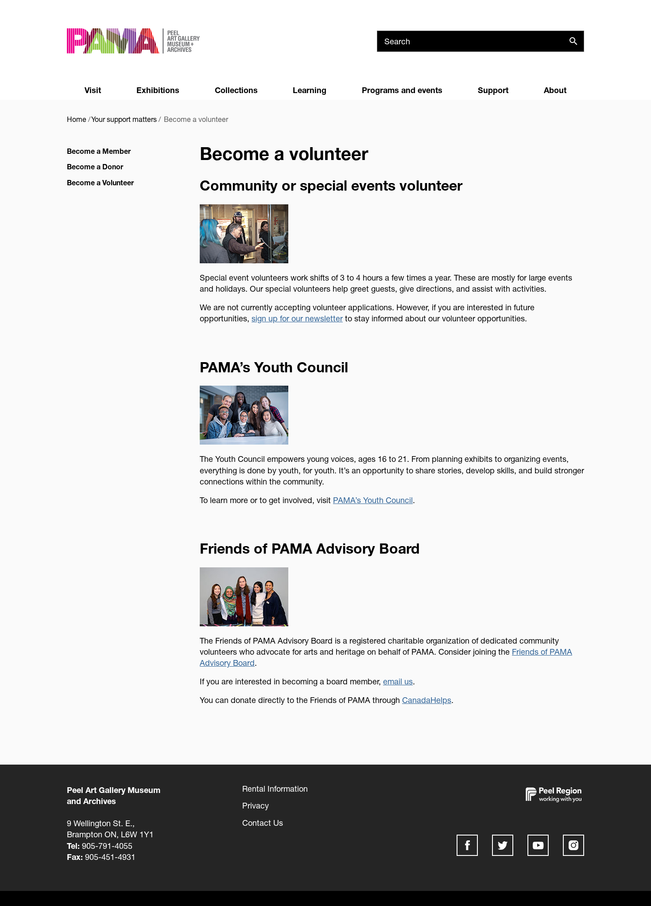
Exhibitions (157, 90)
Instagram (573, 845)
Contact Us (262, 823)
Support (493, 90)
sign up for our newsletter (297, 318)
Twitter (502, 845)
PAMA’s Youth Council (373, 500)
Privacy (255, 805)
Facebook (467, 845)
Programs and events (402, 90)
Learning (309, 90)
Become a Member (99, 151)
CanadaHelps (426, 700)
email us (398, 681)
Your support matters (124, 119)
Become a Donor (95, 166)
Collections (236, 90)
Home (76, 119)
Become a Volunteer (100, 182)
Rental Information (275, 789)
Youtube (538, 845)
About (555, 90)
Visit (93, 90)
